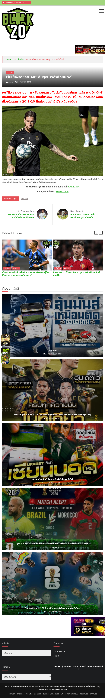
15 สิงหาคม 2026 (55, 354)
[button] (16, 334)
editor (45, 354)
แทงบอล (53, 350)
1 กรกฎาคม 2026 (55, 418)
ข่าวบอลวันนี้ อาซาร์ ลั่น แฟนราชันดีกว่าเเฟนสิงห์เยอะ (21, 216)
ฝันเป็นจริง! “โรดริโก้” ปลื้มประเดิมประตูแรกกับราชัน (82, 216)
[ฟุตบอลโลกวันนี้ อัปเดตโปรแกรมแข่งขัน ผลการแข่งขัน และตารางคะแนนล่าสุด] (52, 519)
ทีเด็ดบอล (37, 694)
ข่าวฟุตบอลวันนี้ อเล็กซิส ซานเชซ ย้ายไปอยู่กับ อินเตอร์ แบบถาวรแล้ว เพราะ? (25, 274)
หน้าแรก (12, 694)
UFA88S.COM (62, 191)
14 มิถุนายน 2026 (55, 547)
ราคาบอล (93, 694)
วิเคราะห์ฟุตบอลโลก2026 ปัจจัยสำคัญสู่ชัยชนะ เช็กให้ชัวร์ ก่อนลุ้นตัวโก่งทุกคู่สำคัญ (52, 414)
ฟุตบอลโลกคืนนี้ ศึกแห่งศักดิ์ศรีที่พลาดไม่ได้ (52, 479)
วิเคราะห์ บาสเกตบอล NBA (53, 694)
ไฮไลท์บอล (84, 694)
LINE (57, 656)
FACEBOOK (61, 651)
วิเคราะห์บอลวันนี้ (71, 694)
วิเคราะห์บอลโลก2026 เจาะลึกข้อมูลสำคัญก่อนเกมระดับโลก (52, 608)
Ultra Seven (61, 689)
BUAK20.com (74, 186)
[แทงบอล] (52, 325)
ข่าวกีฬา (21, 59)
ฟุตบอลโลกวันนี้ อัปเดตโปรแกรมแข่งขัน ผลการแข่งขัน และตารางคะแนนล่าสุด (53, 543)
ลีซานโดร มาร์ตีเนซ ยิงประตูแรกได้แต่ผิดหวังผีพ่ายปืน (76, 274)
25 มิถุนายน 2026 (56, 483)
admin (10, 82)
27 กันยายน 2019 (24, 82)
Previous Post (27, 211)
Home (8, 59)
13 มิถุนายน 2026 (55, 612)
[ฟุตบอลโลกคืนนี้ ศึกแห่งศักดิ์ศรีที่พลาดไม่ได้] (52, 454)
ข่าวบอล (24, 198)
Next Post (75, 211)
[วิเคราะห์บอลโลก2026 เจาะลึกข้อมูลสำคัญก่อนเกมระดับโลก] (52, 583)
